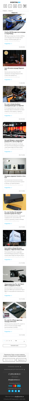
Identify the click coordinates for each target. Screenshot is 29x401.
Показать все (14, 345)
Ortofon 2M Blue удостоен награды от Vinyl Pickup (15, 32)
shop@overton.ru (14, 379)
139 (16, 340)
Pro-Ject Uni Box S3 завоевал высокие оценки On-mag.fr (13, 212)
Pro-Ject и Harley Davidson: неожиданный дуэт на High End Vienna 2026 (14, 104)
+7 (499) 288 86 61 (14, 374)
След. (24, 341)
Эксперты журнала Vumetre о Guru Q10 (15, 176)
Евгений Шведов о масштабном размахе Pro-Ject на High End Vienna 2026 (14, 140)
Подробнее (8, 43)
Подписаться (21, 360)
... (13, 340)
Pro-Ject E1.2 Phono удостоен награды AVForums (13, 320)
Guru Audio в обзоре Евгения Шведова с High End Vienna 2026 (14, 248)
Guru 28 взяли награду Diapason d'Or (14, 68)
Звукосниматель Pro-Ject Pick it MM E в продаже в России (14, 284)
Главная (5, 10)
